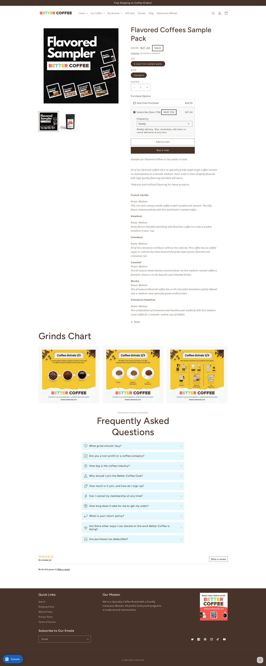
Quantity (135, 81)
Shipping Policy (46, 606)
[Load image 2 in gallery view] (70, 121)
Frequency (143, 118)
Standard (139, 75)
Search (42, 601)
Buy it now (163, 150)
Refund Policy (46, 611)
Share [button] (137, 321)
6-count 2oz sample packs (148, 63)
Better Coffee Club (136, 660)
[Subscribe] (87, 639)
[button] (83, 13)
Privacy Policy (46, 616)
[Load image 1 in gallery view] (49, 121)
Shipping (135, 53)
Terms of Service (47, 622)
